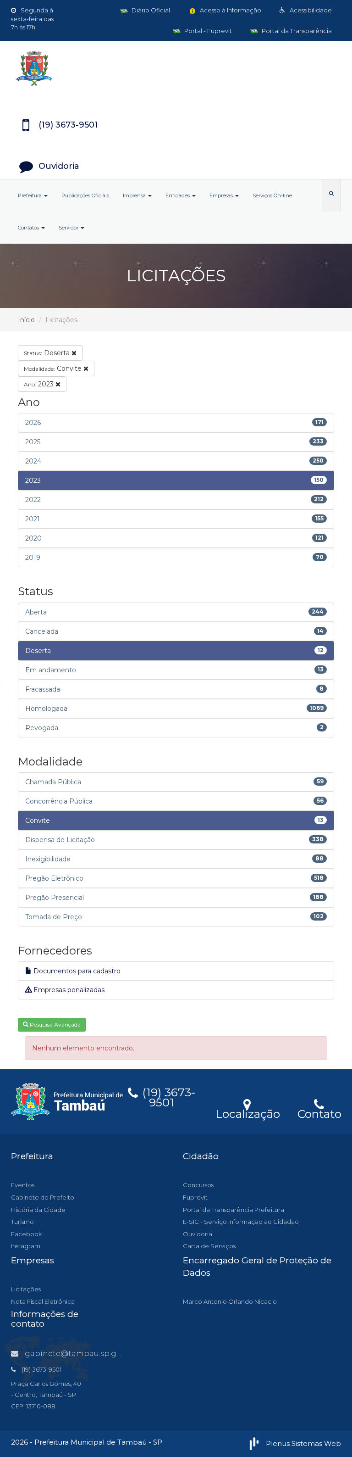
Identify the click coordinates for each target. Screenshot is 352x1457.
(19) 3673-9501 (167, 1095)
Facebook (26, 1234)
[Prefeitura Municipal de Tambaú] (176, 68)
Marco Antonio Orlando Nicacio (230, 1301)
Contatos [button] (29, 227)
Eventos (22, 1185)
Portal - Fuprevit (207, 30)
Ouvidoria (197, 1234)
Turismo (22, 1221)
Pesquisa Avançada (54, 1024)
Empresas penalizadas (68, 990)
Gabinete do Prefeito (42, 1197)
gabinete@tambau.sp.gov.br (80, 1353)
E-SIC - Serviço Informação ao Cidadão (241, 1221)
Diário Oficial (150, 10)
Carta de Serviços (209, 1246)
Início (26, 320)
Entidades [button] (178, 195)
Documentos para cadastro (76, 971)
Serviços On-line (272, 195)
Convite (53, 368)
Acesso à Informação (229, 10)
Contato (319, 1112)
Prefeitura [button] (30, 195)
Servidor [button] (69, 227)
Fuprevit (195, 1197)
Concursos (198, 1185)
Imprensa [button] (135, 195)
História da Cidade (38, 1209)
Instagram (25, 1246)
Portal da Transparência (296, 30)
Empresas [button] (221, 195)
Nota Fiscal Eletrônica (43, 1301)
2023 (39, 384)
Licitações (26, 1289)
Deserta (48, 353)
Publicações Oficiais (85, 195)
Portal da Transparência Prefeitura (233, 1209)
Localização (247, 1112)
